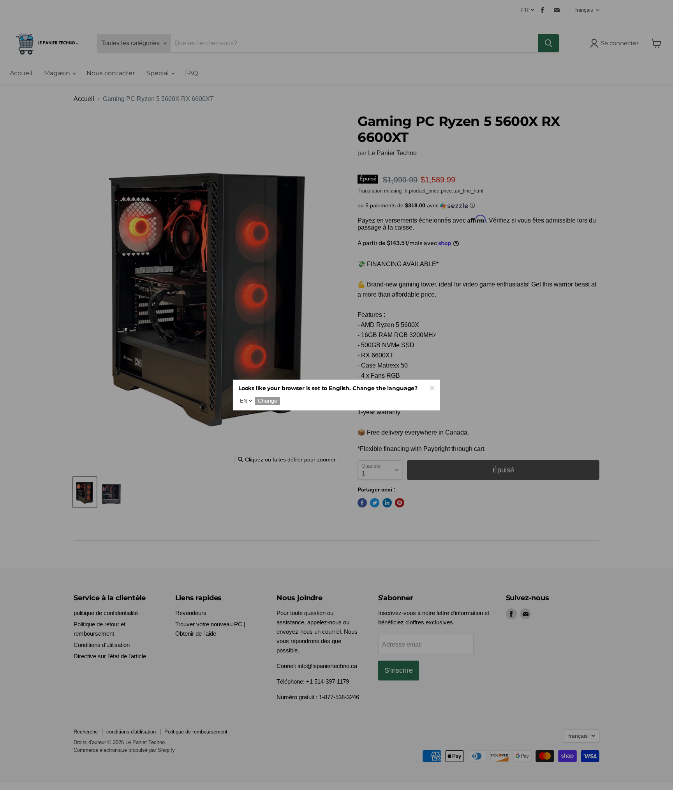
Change (267, 401)
